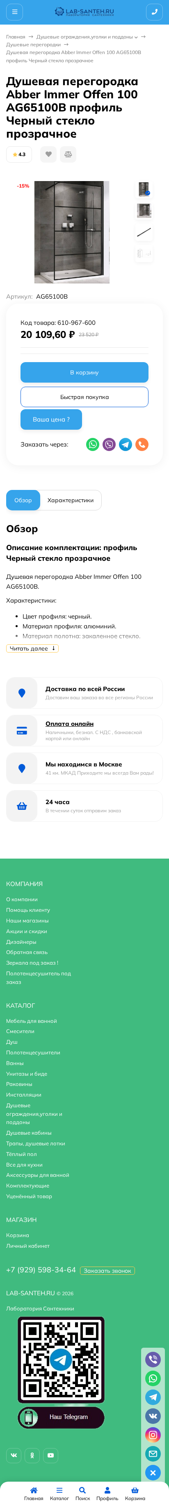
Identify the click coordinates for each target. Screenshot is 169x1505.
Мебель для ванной (31, 1021)
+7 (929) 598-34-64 (41, 1269)
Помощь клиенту (28, 910)
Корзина (17, 1235)
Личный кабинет (28, 1245)
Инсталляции (23, 1094)
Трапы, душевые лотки (35, 1143)
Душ (12, 1041)
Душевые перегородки (33, 44)
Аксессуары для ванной (37, 1175)
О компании (22, 899)
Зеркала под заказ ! (32, 962)
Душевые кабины (29, 1132)
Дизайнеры (21, 941)
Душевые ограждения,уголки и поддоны (85, 37)
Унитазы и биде (26, 1073)
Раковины (19, 1084)
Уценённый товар (29, 1196)
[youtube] (50, 1455)
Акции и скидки (26, 931)
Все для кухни (24, 1164)
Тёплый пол (21, 1154)
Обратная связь (27, 952)
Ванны (15, 1063)
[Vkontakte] (13, 1455)
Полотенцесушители (33, 1052)
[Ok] (32, 1455)
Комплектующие (27, 1185)
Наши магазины (27, 920)
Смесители (20, 1031)
